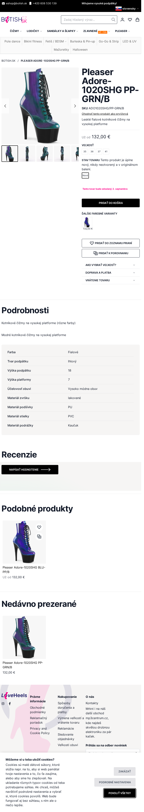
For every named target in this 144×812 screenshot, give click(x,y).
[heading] (71, 310)
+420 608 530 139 (45, 3)
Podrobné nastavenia (115, 782)
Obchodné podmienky (38, 710)
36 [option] (92, 151)
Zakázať (124, 771)
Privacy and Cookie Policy (40, 731)
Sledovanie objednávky (66, 737)
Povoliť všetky (120, 793)
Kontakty (92, 703)
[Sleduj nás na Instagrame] (3, 703)
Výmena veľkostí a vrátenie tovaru (71, 720)
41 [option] (106, 151)
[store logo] (14, 19)
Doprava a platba (98, 272)
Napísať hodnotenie (24, 469)
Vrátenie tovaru (98, 280)
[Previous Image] (5, 105)
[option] (87, 222)
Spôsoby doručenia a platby (66, 707)
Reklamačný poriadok (38, 720)
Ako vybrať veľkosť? (101, 264)
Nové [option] (85, 175)
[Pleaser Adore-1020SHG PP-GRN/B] (24, 637)
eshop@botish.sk (16, 3)
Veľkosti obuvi (68, 745)
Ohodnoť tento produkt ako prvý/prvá (105, 113)
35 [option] (84, 151)
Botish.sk (8, 60)
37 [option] (99, 151)
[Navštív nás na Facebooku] (9, 703)
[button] (128, 8)
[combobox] (89, 19)
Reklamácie (66, 728)
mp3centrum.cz (97, 718)
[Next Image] (75, 105)
